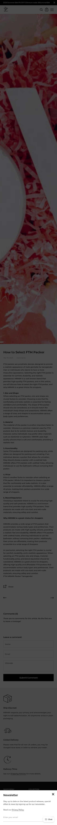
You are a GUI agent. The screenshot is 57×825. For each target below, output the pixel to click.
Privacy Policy (18, 810)
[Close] (53, 794)
